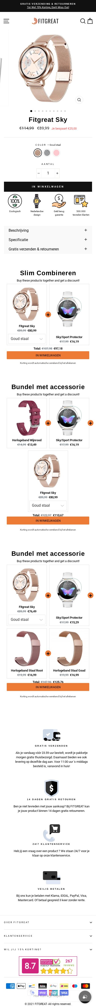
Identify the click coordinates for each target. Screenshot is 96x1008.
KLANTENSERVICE (18, 936)
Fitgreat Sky (27, 326)
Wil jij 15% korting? (22, 949)
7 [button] (54, 111)
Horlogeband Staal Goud (69, 670)
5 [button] (47, 111)
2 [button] (35, 111)
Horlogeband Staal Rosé (27, 670)
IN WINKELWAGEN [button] (48, 356)
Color (48, 145)
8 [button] (58, 111)
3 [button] (39, 111)
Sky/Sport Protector (69, 337)
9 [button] (62, 111)
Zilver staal (47, 153)
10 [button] (65, 111)
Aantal (48, 164)
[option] (48, 6)
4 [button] (43, 111)
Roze (56, 153)
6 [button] (50, 111)
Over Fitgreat (17, 922)
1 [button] (31, 111)
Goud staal (37, 153)
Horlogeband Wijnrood (26, 440)
